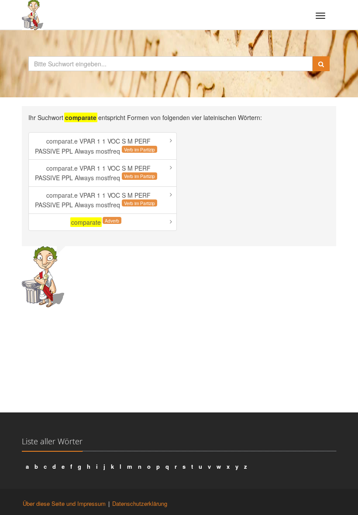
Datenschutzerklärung (139, 503)
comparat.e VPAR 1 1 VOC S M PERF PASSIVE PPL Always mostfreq (95, 146)
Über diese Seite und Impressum (64, 503)
